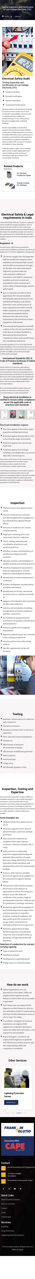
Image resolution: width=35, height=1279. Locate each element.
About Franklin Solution (10, 1200)
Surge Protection (7, 1231)
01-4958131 (12, 1176)
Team (3, 1212)
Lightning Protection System (12, 1235)
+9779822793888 (14, 1174)
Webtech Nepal (17, 1250)
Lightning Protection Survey (14, 1095)
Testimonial (6, 1217)
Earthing (4, 1227)
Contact (4, 1208)
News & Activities (8, 1204)
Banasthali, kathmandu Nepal (20, 1180)
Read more (11, 1102)
